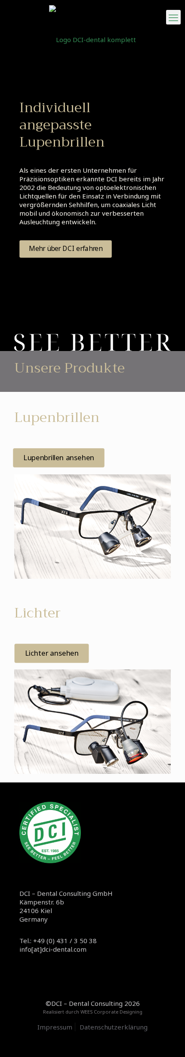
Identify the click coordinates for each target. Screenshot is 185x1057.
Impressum (54, 1027)
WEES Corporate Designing (111, 1011)
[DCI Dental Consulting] (92, 38)
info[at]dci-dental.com (52, 949)
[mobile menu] (173, 17)
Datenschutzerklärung (114, 1027)
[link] (92, 526)
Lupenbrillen (56, 417)
